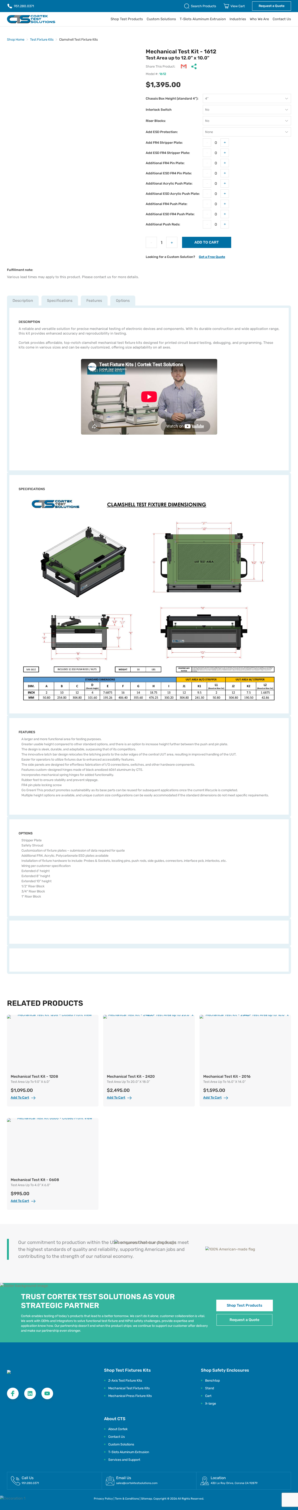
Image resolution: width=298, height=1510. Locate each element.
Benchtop (212, 1381)
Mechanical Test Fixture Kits (129, 1388)
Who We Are (259, 19)
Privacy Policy (103, 1498)
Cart (208, 1396)
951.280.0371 (24, 6)
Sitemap (146, 1498)
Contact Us (282, 19)
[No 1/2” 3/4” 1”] (247, 120)
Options (123, 300)
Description (23, 300)
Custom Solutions (161, 19)
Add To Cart (20, 1098)
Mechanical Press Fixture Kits (130, 1396)
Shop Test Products (127, 19)
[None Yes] (247, 132)
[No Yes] (247, 109)
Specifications (59, 300)
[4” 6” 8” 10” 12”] (247, 98)
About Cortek (118, 1429)
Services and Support (124, 1460)
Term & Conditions (127, 1498)
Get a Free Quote (212, 257)
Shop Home (15, 40)
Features (94, 300)
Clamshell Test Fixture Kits (78, 40)
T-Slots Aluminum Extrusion (203, 19)
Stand (209, 1388)
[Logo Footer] (33, 1374)
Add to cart (206, 242)
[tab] (24, 301)
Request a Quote (271, 6)
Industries (238, 19)
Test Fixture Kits (42, 40)
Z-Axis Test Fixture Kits (125, 1381)
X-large (210, 1404)
